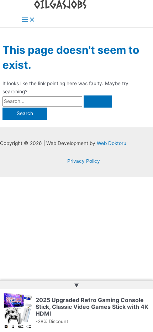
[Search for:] (57, 101)
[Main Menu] (28, 20)
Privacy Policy (83, 161)
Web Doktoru (111, 143)
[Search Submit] (98, 101)
